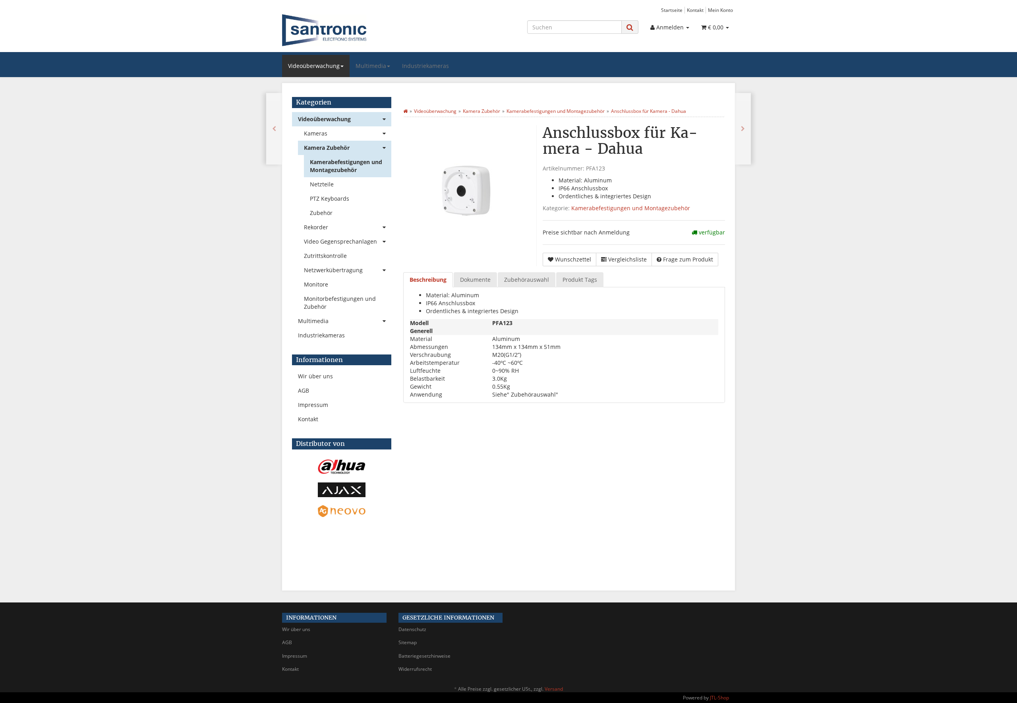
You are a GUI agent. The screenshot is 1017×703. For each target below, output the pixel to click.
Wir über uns (315, 376)
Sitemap (407, 642)
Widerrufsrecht (415, 669)
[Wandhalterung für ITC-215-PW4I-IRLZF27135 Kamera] (743, 129)
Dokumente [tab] (475, 279)
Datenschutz (412, 629)
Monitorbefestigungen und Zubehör (340, 302)
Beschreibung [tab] (428, 279)
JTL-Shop (719, 697)
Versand (554, 689)
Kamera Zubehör (327, 147)
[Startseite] (405, 111)
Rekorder (316, 227)
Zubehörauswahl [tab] (526, 279)
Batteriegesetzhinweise (424, 656)
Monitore (316, 284)
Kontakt (695, 10)
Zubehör (321, 213)
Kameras (315, 133)
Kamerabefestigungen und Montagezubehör (630, 208)
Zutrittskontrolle (325, 256)
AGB (303, 390)
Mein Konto (720, 10)
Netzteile (322, 184)
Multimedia (371, 66)
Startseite (672, 10)
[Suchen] (629, 27)
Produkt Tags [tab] (580, 279)
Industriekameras (425, 66)
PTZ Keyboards (329, 198)
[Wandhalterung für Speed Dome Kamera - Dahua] (274, 129)
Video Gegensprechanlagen (340, 241)
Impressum (313, 405)
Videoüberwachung (314, 66)
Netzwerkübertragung (333, 270)
